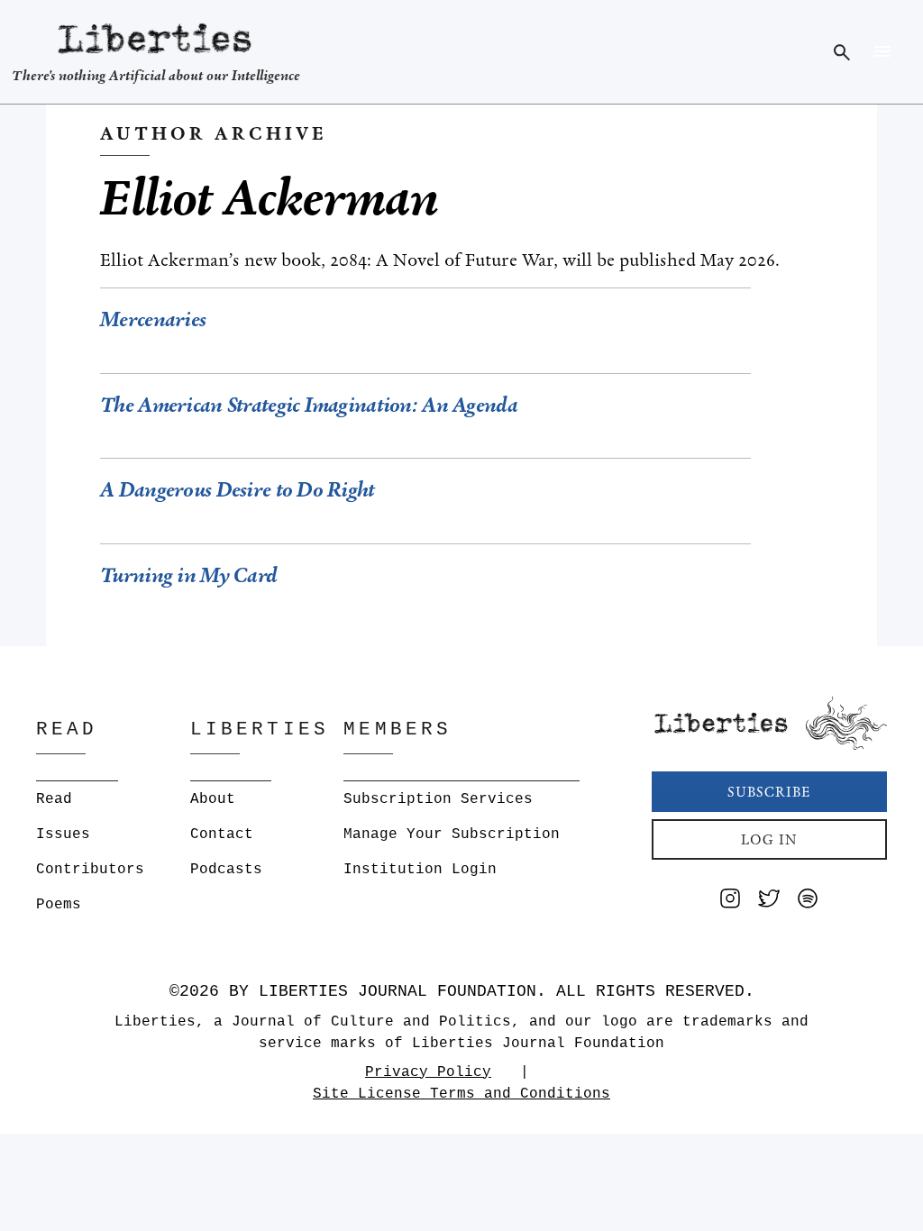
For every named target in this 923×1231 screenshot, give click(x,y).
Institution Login (420, 870)
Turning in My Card (188, 575)
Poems (58, 905)
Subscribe (768, 791)
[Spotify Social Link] (808, 902)
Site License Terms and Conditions (461, 1094)
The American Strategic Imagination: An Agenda (308, 405)
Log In (769, 839)
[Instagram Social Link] (730, 902)
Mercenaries (155, 319)
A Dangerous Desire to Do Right (237, 490)
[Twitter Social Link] (769, 901)
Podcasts (226, 870)
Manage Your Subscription (451, 834)
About (212, 799)
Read (54, 799)
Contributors (90, 870)
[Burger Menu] (882, 51)
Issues (63, 834)
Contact (221, 834)
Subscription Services (438, 799)
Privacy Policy (428, 1072)
